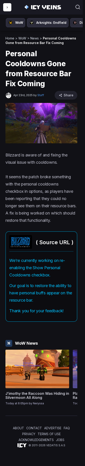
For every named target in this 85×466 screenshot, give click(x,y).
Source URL (54, 242)
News (34, 38)
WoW (22, 38)
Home (9, 38)
